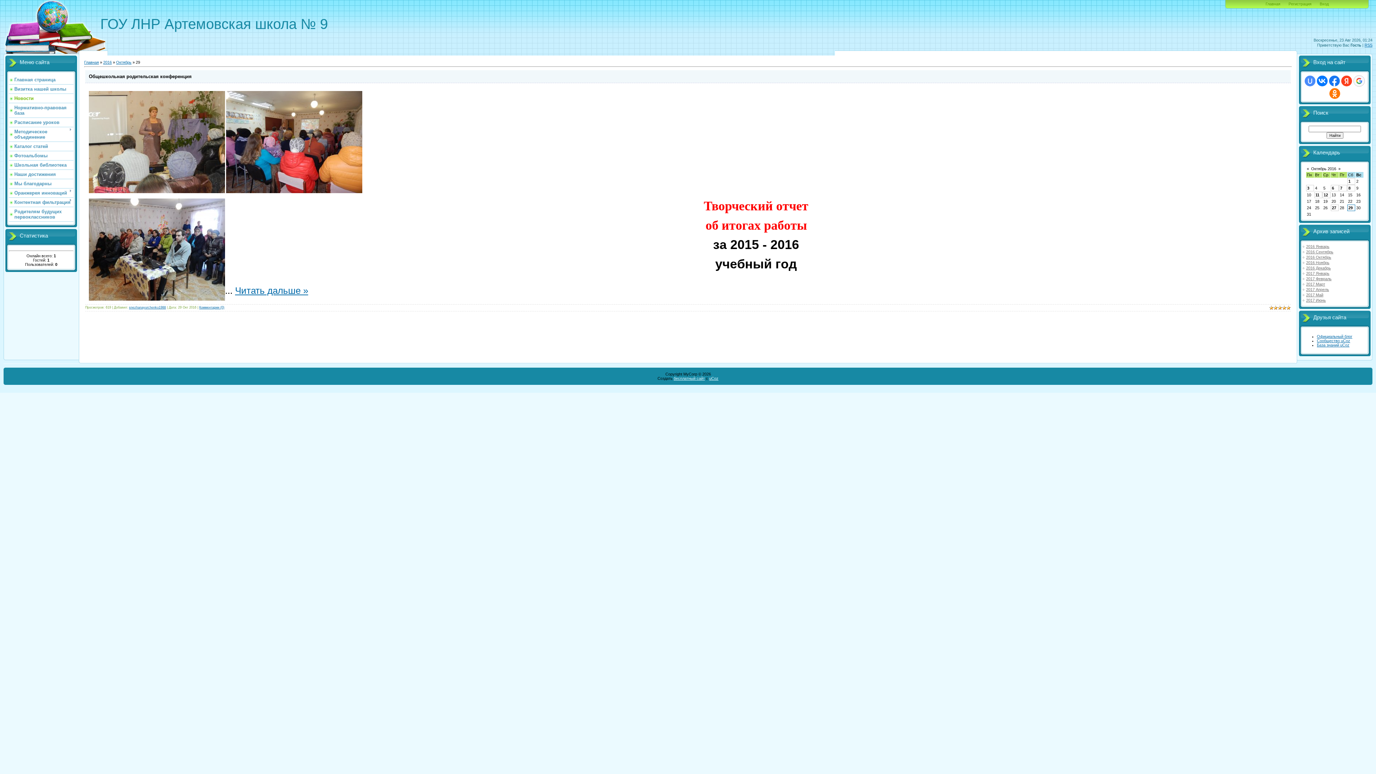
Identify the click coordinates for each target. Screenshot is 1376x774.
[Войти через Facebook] (1334, 81)
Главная (1273, 4)
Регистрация (1300, 4)
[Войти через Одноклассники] (1334, 93)
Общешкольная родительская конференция (140, 76)
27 (1334, 208)
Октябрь (124, 62)
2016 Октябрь (1318, 257)
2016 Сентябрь (1319, 252)
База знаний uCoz (1333, 345)
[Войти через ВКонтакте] (1322, 81)
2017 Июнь (1316, 300)
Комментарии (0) (211, 307)
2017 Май (1314, 295)
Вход (1324, 4)
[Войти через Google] (1359, 81)
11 (1317, 195)
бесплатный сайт (689, 378)
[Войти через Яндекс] (1346, 81)
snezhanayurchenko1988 (147, 307)
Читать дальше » (271, 290)
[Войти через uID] (1310, 81)
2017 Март (1315, 284)
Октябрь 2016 (1323, 169)
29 (1350, 208)
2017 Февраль (1319, 279)
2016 (107, 62)
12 (1326, 195)
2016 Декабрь (1318, 268)
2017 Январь (1317, 273)
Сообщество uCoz (1333, 341)
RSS (1368, 45)
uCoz (713, 378)
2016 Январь (1317, 246)
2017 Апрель (1317, 289)
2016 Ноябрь (1317, 263)
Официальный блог (1334, 336)
